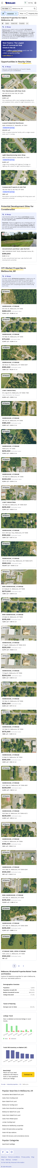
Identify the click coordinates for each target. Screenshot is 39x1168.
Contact (14, 1160)
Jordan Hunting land (8, 1122)
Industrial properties (12, 1084)
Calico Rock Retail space (10, 1119)
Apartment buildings (8, 1144)
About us (4, 1157)
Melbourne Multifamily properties (12, 1125)
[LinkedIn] (7, 1152)
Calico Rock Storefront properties (12, 1108)
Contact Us (28, 1074)
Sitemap (8, 1160)
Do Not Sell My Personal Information (12, 1162)
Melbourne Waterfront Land (11, 1112)
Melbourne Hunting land (9, 1105)
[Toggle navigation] (2, 2)
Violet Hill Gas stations (9, 1132)
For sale (3, 1084)
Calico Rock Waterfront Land (11, 1115)
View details (19, 89)
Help (2, 1160)
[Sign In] (35, 3)
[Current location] (2, 23)
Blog (32, 1157)
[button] (24, 9)
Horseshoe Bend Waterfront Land (13, 1094)
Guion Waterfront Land (9, 1101)
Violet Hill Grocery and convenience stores (15, 1136)
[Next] (23, 966)
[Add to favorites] (34, 76)
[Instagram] (11, 1152)
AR (20, 1084)
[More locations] (27, 23)
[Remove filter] (16, 13)
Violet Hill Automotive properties (12, 1129)
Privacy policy (25, 1157)
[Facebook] (3, 1152)
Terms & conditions (14, 1157)
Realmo (10, 3)
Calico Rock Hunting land (10, 1098)
